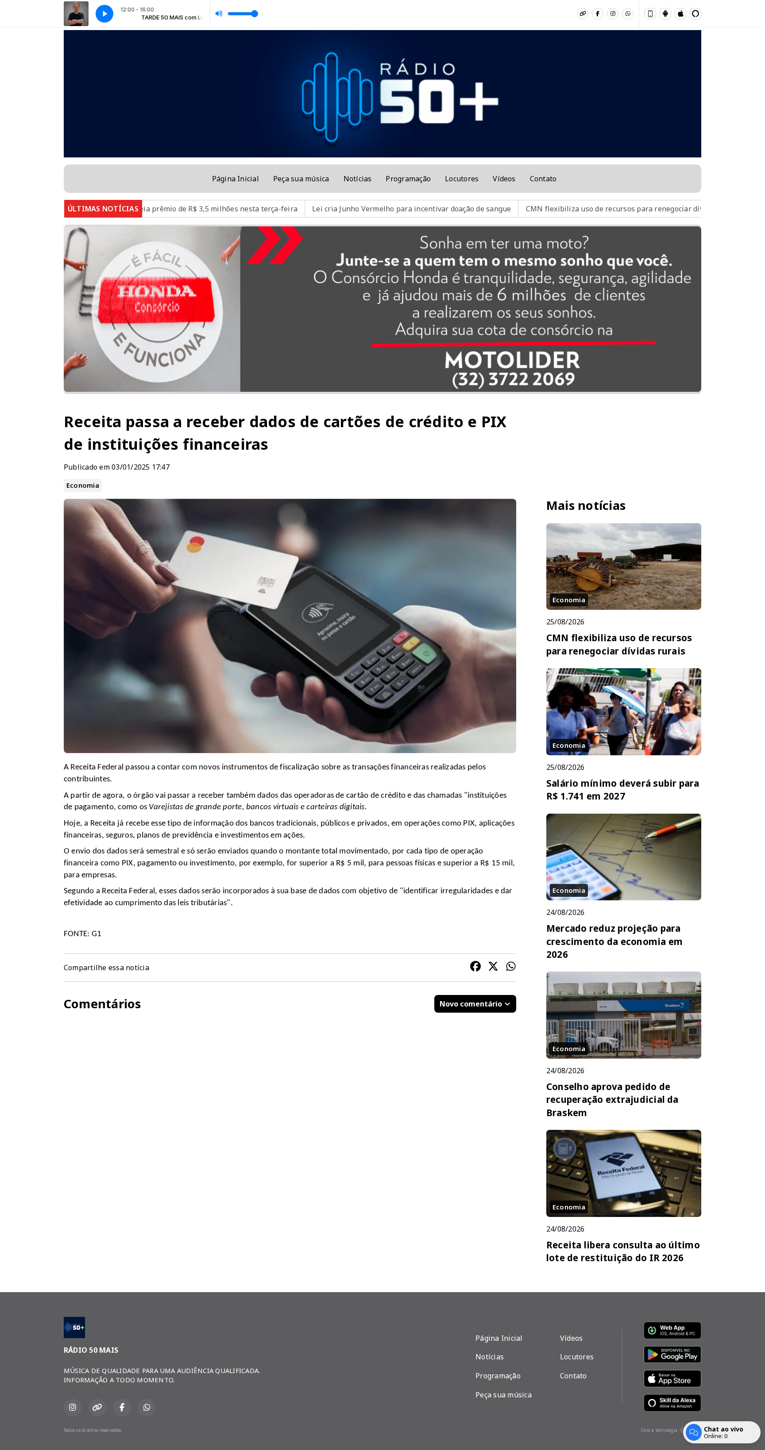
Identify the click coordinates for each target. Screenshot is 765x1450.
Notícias (358, 179)
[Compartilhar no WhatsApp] (511, 967)
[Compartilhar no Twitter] (493, 967)
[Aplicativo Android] (665, 13)
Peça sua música (301, 179)
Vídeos (504, 179)
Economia (82, 485)
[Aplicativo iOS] (680, 13)
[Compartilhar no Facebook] (475, 967)
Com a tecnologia (659, 1430)
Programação (408, 179)
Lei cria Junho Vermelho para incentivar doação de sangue (299, 209)
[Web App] (650, 13)
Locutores (462, 179)
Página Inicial (235, 179)
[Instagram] (612, 13)
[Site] (582, 13)
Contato (543, 179)
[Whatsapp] (628, 13)
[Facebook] (597, 13)
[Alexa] (695, 13)
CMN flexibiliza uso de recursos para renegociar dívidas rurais (520, 209)
